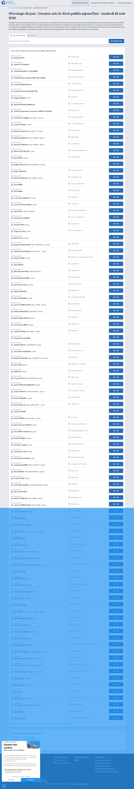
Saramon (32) (75, 344)
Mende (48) (75, 290)
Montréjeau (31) (76, 704)
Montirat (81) (75, 304)
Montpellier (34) (76, 531)
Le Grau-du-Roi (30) (78, 390)
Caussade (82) (76, 611)
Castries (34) (75, 597)
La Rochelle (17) (76, 83)
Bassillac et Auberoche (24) (80, 718)
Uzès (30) (74, 417)
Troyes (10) (75, 197)
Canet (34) (74, 471)
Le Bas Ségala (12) (77, 124)
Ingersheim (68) (76, 250)
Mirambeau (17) (76, 604)
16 (54, 723)
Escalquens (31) (76, 437)
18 (60, 723)
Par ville (33, 35)
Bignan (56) (75, 137)
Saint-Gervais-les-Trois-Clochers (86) (83, 644)
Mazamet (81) (75, 537)
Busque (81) (75, 491)
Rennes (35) (75, 451)
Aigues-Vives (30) (77, 557)
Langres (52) (75, 591)
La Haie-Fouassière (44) (79, 150)
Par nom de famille (19, 35)
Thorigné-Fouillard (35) (78, 544)
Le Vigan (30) (75, 397)
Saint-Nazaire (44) (77, 90)
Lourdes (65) (75, 270)
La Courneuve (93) (77, 103)
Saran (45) (74, 97)
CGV (70, 784)
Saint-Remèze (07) (77, 444)
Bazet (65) (74, 357)
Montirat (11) (75, 504)
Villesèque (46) (76, 631)
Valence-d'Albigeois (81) (79, 564)
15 (51, 723)
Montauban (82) (76, 551)
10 (37, 723)
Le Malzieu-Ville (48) (78, 297)
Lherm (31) (74, 684)
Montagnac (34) (76, 497)
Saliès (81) (74, 484)
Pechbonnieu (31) (77, 70)
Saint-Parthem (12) (77, 350)
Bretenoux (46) (76, 284)
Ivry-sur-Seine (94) (77, 77)
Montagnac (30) (76, 177)
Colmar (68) (75, 244)
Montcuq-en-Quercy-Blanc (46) (82, 257)
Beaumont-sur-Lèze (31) (79, 697)
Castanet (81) (75, 571)
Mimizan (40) (75, 130)
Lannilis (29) (75, 404)
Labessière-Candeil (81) (79, 584)
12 (43, 723)
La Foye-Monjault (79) (78, 664)
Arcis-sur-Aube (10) (77, 217)
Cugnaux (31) (75, 657)
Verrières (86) (75, 157)
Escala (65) (74, 264)
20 (66, 723)
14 (48, 723)
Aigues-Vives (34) (77, 384)
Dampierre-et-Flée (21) (79, 464)
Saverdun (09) (75, 617)
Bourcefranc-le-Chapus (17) (80, 671)
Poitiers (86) (75, 57)
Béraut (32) (74, 330)
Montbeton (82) (76, 577)
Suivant (71, 723)
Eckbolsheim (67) (77, 524)
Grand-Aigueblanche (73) (79, 431)
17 (57, 723)
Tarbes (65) (75, 377)
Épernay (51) (75, 110)
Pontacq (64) (75, 277)
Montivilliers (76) (76, 63)
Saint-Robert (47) (77, 370)
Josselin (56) (75, 144)
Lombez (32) (75, 691)
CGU (74, 784)
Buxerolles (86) (76, 310)
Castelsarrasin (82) (77, 651)
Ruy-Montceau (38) (77, 457)
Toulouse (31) (75, 677)
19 (63, 723)
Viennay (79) (75, 624)
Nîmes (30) (74, 477)
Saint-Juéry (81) (76, 517)
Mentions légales (82, 784)
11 (40, 723)
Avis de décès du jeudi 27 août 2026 (22, 737)
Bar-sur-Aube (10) (77, 230)
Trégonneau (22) (76, 170)
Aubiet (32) (74, 317)
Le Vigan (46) (75, 511)
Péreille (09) (75, 324)
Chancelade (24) (76, 711)
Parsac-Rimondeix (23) (78, 424)
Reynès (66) (75, 190)
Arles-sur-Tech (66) (77, 184)
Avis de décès (13, 8)
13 (45, 723)
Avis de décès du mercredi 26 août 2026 (24, 739)
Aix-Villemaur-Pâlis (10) (79, 210)
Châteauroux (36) (77, 117)
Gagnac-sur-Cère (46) (78, 364)
